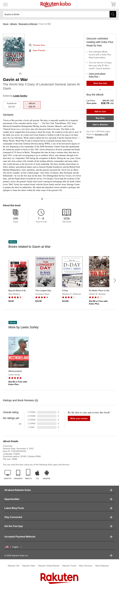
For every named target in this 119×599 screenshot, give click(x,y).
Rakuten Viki (13, 566)
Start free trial (100, 83)
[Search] (113, 14)
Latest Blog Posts (14, 508)
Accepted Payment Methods (19, 536)
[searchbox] (59, 14)
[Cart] (113, 4)
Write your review (79, 418)
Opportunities (11, 499)
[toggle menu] (5, 4)
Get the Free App (13, 526)
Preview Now (39, 45)
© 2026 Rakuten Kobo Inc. (16, 555)
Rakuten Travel (69, 566)
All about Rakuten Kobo (17, 490)
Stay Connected (13, 517)
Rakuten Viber (28, 566)
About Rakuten (102, 566)
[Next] (114, 280)
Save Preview (39, 50)
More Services (85, 566)
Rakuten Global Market (48, 566)
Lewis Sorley (20, 96)
